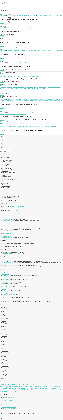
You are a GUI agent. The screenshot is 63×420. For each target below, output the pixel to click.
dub (4, 76)
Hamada (15, 16)
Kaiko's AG (4, 252)
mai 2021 (4, 312)
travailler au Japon (43, 52)
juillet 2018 (4, 334)
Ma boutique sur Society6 (7, 232)
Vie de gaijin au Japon (6, 186)
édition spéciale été (58, 15)
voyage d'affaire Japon (51, 52)
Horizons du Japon (5, 275)
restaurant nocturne (14, 29)
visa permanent (57, 389)
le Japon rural (56, 386)
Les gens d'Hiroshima (11, 15)
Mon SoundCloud (5, 236)
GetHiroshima (4, 217)
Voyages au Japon (5, 187)
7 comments (34, 112)
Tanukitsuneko (5, 298)
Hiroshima (16, 64)
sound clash (5, 102)
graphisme (56, 126)
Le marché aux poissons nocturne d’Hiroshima (10, 196)
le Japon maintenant (50, 112)
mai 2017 (4, 344)
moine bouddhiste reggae (32, 100)
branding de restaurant (11, 126)
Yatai (21, 29)
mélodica (26, 76)
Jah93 (24, 76)
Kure (18, 16)
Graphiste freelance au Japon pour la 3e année (11, 199)
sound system (37, 76)
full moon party (11, 16)
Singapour (37, 52)
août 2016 (4, 353)
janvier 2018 (4, 337)
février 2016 (4, 360)
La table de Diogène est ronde (8, 262)
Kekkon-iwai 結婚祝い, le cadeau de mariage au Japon (14, 42)
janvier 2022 (4, 308)
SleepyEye (51, 16)
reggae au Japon (32, 76)
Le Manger (4, 265)
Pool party (37, 16)
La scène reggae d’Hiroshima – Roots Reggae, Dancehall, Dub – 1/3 (18, 104)
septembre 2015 (5, 367)
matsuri (14, 388)
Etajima (1, 16)
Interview (9, 74)
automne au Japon (28, 385)
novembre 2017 (5, 338)
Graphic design (22, 50)
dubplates (8, 88)
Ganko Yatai (8, 29)
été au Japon (5, 16)
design (37, 126)
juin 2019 (4, 329)
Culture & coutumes (11, 39)
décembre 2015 (5, 363)
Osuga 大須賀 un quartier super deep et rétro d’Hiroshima (15, 66)
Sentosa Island (32, 52)
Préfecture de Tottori (55, 388)
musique (60, 126)
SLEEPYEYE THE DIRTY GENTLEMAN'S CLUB (10, 253)
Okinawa (18, 388)
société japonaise (15, 114)
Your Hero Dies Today (6, 301)
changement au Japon (43, 112)
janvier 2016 (4, 362)
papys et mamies (24, 64)
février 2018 (4, 336)
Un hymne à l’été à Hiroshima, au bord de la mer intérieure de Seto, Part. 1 (20, 19)
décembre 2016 (5, 348)
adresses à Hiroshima (41, 27)
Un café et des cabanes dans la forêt (9, 200)
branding (4, 126)
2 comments (33, 15)
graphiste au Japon (32, 386)
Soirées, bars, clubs (22, 15)
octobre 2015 (5, 366)
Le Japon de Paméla (6, 286)
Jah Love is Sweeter (18, 76)
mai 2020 (4, 319)
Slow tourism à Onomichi (14, 211)
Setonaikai (46, 16)
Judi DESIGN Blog (5, 230)
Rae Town (48, 100)
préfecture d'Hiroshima (46, 388)
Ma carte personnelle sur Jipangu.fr (9, 222)
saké (14, 389)
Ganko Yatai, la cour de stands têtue (9, 31)
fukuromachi (52, 126)
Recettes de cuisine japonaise (7, 177)
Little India (20, 52)
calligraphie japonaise (50, 39)
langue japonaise (5, 167)
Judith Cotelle (3, 15)
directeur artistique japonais (44, 126)
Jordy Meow (4, 282)
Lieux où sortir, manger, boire (24, 27)
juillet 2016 (4, 355)
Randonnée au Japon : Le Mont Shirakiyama (10, 409)
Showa (36, 64)
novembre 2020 (5, 317)
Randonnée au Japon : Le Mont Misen (9, 408)
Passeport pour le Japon (6, 293)
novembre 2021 (5, 310)
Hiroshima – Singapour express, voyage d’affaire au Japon (16, 54)
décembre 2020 (5, 315)
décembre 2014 (5, 377)
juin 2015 (4, 370)
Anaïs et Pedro (19, 384)
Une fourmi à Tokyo (6, 300)
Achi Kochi (4, 272)
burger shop (17, 126)
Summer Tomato (5, 266)
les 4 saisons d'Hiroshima (24, 16)
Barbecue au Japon (41, 15)
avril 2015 (4, 371)
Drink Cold (4, 261)
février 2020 (4, 323)
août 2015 (4, 368)
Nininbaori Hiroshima (6, 237)
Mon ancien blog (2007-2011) (8, 233)
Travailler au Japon (41, 50)
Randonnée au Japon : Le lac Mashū (9, 194)
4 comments (54, 62)
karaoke (52, 386)
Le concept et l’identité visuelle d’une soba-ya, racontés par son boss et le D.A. (21, 130)
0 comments (22, 39)
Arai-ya (1, 126)
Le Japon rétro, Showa (23, 62)
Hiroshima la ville (5, 164)
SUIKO (3, 246)
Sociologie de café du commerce (31, 50)
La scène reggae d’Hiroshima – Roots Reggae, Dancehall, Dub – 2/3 (18, 91)
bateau (46, 15)
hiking (41, 386)
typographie (4, 127)
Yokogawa (7, 391)
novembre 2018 (5, 332)
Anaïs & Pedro (5, 259)
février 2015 (4, 374)
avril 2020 (4, 321)
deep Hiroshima (3, 29)
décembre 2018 (5, 330)
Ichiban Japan (4, 276)
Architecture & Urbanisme (7, 157)
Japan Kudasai (5, 279)
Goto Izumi (12, 64)
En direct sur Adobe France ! (7, 197)
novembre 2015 (5, 364)
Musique (17, 15)
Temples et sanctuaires (49, 389)
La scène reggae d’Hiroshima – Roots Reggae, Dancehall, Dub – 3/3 (18, 79)
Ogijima (3, 291)
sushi (19, 29)
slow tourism (42, 389)
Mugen (20, 88)
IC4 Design (4, 243)
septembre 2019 (5, 327)
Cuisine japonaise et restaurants (13, 27)
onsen (21, 388)
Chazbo (57, 74)
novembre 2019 (5, 326)
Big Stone (57, 99)
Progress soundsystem (25, 88)
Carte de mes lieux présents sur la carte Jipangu (11, 228)
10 (3, 148)
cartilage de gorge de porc (50, 27)
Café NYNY (22, 126)
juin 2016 (4, 356)
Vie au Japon (28, 15)
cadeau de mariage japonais (40, 39)
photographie (32, 388)
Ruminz (3, 245)
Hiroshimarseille (5, 229)
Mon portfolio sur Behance (7, 234)
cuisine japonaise (59, 27)
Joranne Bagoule (5, 280)
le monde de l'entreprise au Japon (11, 52)
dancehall (57, 87)
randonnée (2, 389)
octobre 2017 (5, 340)
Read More (2, 23)
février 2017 (4, 347)
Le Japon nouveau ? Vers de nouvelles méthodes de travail (16, 116)
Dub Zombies (8, 76)
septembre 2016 (5, 352)
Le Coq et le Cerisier (6, 285)
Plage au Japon (32, 16)
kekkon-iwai (56, 39)
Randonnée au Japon (6, 176)
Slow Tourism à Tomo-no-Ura (7, 404)
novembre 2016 (5, 349)
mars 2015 (4, 372)
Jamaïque (16, 88)
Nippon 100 (4, 290)
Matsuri (3, 173)
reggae (31, 88)
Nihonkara (4, 289)
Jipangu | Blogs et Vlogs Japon (8, 220)
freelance (18, 386)
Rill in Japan (4, 295)
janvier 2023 (4, 307)
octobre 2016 (5, 351)
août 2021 (4, 311)
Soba (1, 127)
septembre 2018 (5, 333)
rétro (29, 64)
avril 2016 (4, 357)
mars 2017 (4, 345)
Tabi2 (3, 297)
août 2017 (4, 341)
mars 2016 (4, 359)
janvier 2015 (4, 375)
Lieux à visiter (38, 62)
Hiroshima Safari (5, 219)
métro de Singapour (25, 52)
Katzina (3, 283)
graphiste (25, 386)
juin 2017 (4, 342)
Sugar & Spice (16, 102)
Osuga (20, 64)
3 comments (32, 27)
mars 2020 (4, 322)
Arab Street (2, 52)
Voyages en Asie (53, 50)
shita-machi (32, 64)
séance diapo (41, 16)
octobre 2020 (5, 318)
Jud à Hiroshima (5, 394)
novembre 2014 (5, 378)
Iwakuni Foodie (5, 278)
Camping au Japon (51, 15)
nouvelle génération (8, 114)
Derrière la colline (5, 274)
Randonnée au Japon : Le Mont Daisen (17, 206)
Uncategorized (5, 183)
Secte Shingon (24, 389)
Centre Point (27, 126)
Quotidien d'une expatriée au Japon (9, 294)
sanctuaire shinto (18, 389)
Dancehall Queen (3, 88)
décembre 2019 (5, 325)
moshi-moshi (4, 287)
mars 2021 (4, 314)
